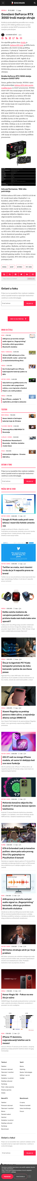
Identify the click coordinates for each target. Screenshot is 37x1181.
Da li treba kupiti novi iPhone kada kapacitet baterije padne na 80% (14, 371)
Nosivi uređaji (5, 415)
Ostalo (3, 451)
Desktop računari (6, 1081)
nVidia (4, 267)
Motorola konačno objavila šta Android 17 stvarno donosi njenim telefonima (19, 806)
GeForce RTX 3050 (16, 45)
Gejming (3, 845)
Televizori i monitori (6, 426)
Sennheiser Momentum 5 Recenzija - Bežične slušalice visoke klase (13, 443)
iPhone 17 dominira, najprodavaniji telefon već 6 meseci (16, 1040)
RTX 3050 (29, 267)
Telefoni (3, 1066)
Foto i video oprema (7, 1087)
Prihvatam (7, 1176)
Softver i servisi (5, 379)
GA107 (12, 267)
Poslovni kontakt (25, 1105)
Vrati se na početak (17, 319)
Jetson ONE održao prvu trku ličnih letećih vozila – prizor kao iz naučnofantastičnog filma (14, 358)
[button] (3, 3)
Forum (22, 1111)
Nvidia (23, 43)
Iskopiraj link (31, 278)
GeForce (19, 267)
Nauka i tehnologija (6, 352)
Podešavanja (20, 1176)
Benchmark (5, 1129)
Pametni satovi (6, 1114)
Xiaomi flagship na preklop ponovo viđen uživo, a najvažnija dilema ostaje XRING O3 (18, 714)
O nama (22, 1102)
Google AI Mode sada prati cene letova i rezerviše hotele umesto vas (18, 522)
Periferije (4, 1084)
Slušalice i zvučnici (6, 437)
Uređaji (4, 10)
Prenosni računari (7, 1069)
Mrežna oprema (6, 1090)
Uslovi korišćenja (25, 1108)
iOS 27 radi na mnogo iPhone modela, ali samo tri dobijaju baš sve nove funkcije (18, 760)
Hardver (3, 1075)
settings (13, 1172)
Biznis (2, 335)
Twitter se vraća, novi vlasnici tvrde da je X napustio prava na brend (17, 570)
